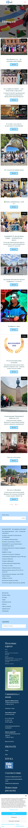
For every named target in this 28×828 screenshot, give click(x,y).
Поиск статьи (5, 515)
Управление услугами (13, 809)
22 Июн (24, 434)
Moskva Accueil (9, 663)
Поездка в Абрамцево (14, 490)
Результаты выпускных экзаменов (14, 361)
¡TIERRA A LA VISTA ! (7, 578)
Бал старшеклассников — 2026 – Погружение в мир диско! (14, 89)
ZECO (6, 651)
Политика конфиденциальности (13, 776)
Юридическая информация (12, 783)
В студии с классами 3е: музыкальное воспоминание (14, 125)
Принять (14, 813)
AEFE (6, 649)
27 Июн (24, 213)
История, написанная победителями (11, 563)
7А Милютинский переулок (12, 702)
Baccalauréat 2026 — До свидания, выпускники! (14, 60)
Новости (4, 604)
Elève (6, 754)
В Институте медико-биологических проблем (13, 582)
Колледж (4, 597)
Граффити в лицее (14, 326)
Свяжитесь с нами (9, 708)
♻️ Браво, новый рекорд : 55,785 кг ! (14, 203)
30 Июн (24, 40)
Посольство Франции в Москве (12, 654)
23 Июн (24, 336)
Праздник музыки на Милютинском (11, 568)
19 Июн (24, 467)
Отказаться (14, 817)
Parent (6, 750)
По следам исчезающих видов (14, 170)
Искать (24, 518)
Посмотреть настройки (14, 821)
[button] (26, 795)
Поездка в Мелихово (14, 457)
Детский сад (5, 593)
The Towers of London (7, 565)
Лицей (3, 599)
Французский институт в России (12, 661)
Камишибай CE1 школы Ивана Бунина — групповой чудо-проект (14, 238)
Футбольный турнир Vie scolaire (10, 580)
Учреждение (5, 611)
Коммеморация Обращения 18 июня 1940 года (14, 417)
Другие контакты (9, 741)
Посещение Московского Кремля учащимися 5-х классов (14, 280)
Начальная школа (6, 602)
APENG (7, 656)
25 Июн (24, 255)
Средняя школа (6, 608)
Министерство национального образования (13, 658)
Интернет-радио (6, 595)
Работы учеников (6, 606)
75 (15, 504)
